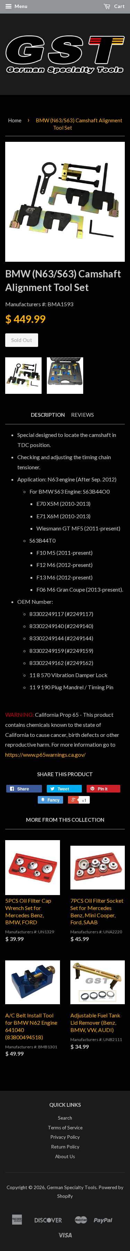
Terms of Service (65, 1127)
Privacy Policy (65, 1137)
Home (14, 120)
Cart (119, 6)
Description (48, 415)
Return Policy (65, 1147)
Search (65, 1118)
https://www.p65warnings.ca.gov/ (45, 754)
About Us (65, 1156)
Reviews (82, 415)
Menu (20, 6)
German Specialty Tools (71, 1187)
